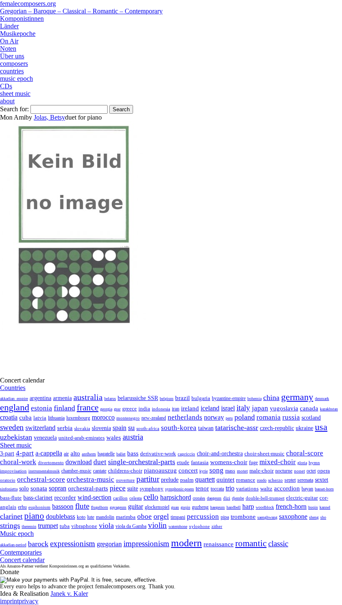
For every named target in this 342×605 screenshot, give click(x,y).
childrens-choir (125, 471)
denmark (322, 398)
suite (132, 488)
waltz (266, 489)
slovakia (82, 428)
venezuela (45, 437)
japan (260, 408)
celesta (135, 497)
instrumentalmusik (44, 471)
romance (245, 480)
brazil (182, 398)
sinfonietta (9, 489)
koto (81, 517)
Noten (8, 48)
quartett (205, 479)
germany (297, 397)
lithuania (56, 418)
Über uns (12, 56)
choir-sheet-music (264, 453)
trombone (243, 516)
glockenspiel (157, 507)
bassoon (62, 506)
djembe (238, 498)
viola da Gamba (131, 526)
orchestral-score (41, 479)
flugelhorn (99, 507)
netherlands (185, 417)
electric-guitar (302, 498)
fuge (253, 462)
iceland (210, 408)
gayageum (118, 507)
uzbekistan (16, 437)
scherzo (275, 480)
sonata (38, 488)
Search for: (14, 108)
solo (24, 488)
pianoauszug (160, 470)
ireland (190, 408)
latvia (39, 418)
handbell (233, 507)
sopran (57, 488)
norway (214, 417)
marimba (126, 517)
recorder (65, 497)
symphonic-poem (179, 489)
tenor (202, 488)
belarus (110, 398)
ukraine (304, 428)
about (7, 101)
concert (188, 470)
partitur (147, 479)
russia (291, 417)
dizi (226, 497)
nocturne (283, 471)
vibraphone (84, 526)
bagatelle (106, 454)
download (78, 462)
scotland (311, 417)
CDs (6, 86)
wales (113, 437)
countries (12, 71)
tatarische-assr (236, 427)
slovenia (101, 428)
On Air (9, 41)
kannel (324, 507)
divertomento (51, 462)
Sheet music (16, 445)
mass (230, 471)
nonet (299, 470)
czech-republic (277, 428)
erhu (22, 507)
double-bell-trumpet (265, 497)
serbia (65, 427)
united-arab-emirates (81, 438)
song (216, 470)
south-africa (147, 428)
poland (244, 417)
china (271, 397)
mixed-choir (277, 462)
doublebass (60, 516)
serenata (305, 480)
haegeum (217, 507)
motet (242, 470)
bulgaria (200, 398)
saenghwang (267, 517)
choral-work (18, 462)
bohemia (254, 398)
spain (119, 427)
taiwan (206, 428)
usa (321, 427)
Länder (9, 26)
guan (175, 507)
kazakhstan (329, 409)
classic (278, 543)
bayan (307, 489)
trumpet (48, 525)
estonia (41, 408)
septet (290, 480)
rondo (262, 480)
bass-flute (11, 498)
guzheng (200, 507)
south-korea (178, 428)
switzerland (40, 427)
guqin (185, 507)
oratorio (7, 480)
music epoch (16, 78)
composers (14, 63)
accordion (287, 488)
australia (88, 397)
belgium (167, 398)
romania (268, 417)
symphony (151, 488)
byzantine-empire (229, 398)
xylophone (199, 526)
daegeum (214, 498)
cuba (25, 417)
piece (118, 488)
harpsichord (175, 497)
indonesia (161, 408)
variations (247, 488)
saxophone (293, 516)
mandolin (105, 517)
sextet (321, 480)
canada (309, 408)
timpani (178, 517)
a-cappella (48, 453)
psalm (187, 480)
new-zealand (153, 418)
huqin (313, 507)
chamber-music (76, 471)
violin (157, 525)
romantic (251, 543)
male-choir (261, 471)
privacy (28, 601)
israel (228, 408)
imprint (9, 601)
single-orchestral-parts (141, 462)
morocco (103, 417)
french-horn (291, 506)
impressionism (146, 543)
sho (323, 517)
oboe (144, 516)
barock (38, 544)
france (87, 407)
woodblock (265, 507)
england (14, 407)
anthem (89, 453)
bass (132, 453)
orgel (161, 516)
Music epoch (17, 533)
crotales (199, 498)
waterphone (177, 526)
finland (64, 408)
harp (248, 506)
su (131, 427)
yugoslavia (284, 408)
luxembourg (78, 418)
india (144, 408)
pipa (225, 517)
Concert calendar (22, 559)
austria (133, 436)
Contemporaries (21, 552)
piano (34, 515)
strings (10, 525)
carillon (120, 498)
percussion (203, 516)
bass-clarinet (38, 497)
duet (99, 462)
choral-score (304, 453)
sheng (314, 517)
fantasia (200, 462)
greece (129, 408)
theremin (29, 526)
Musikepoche (17, 33)
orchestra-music (90, 479)
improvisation (13, 470)
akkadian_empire (14, 398)
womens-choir (228, 462)
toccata (217, 489)
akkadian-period (13, 544)
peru (229, 418)
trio (230, 488)
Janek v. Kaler (69, 593)
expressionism (72, 543)
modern (186, 543)
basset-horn (324, 489)
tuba (65, 526)
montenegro (128, 417)
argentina (40, 398)
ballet (121, 454)
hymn (314, 462)
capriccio (186, 453)
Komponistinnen (22, 18)
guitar (135, 506)
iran (175, 408)
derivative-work (158, 454)
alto (75, 453)
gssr (117, 409)
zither (216, 526)
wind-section (94, 497)
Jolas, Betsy (49, 117)
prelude (170, 480)
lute (90, 517)
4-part (25, 453)
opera (323, 471)
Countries (12, 387)
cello (150, 496)
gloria (302, 462)
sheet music (15, 93)
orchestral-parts (88, 488)
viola (106, 525)
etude (183, 462)
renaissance (219, 544)
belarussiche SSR (138, 398)
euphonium (39, 507)
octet (311, 471)
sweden (12, 427)
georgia (106, 409)
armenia (62, 398)
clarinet (11, 516)
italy (243, 407)
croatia (9, 417)
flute (82, 506)
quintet (225, 479)
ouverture (125, 480)
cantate (99, 471)
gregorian (109, 544)
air (66, 454)
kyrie (203, 471)
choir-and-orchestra (220, 453)
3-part (7, 453)
